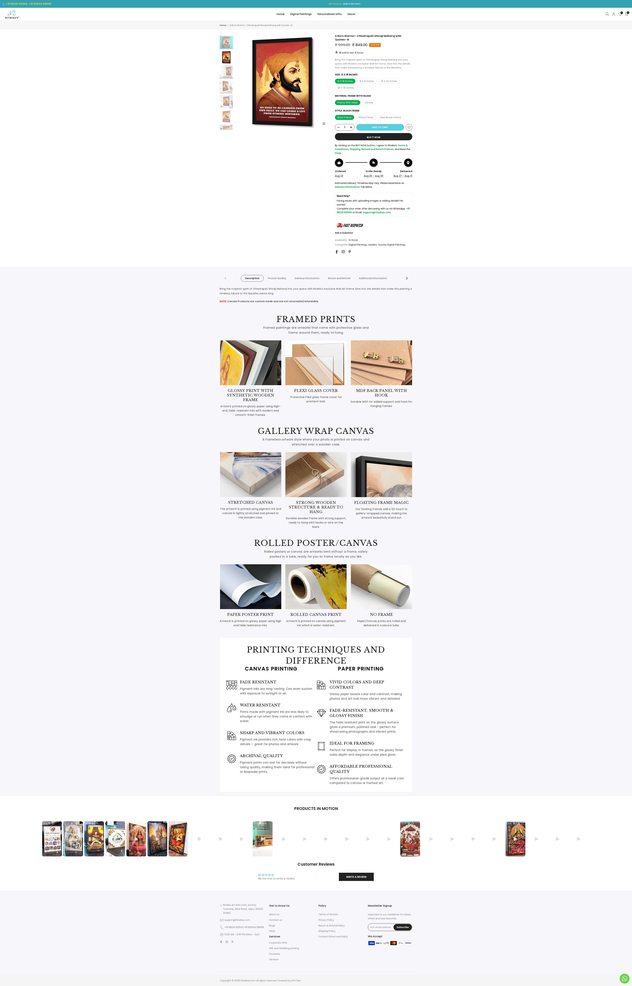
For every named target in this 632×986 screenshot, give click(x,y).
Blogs (272, 925)
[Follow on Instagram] (343, 251)
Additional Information (373, 278)
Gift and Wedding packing (284, 948)
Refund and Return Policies (377, 149)
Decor (351, 14)
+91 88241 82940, (17, 4)
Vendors (273, 959)
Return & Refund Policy (331, 925)
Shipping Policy (326, 931)
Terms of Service (328, 914)
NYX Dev (296, 980)
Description (252, 278)
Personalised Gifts (329, 14)
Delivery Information (307, 278)
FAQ (337, 153)
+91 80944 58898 (40, 4)
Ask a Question (344, 232)
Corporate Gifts (278, 942)
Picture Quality (277, 278)
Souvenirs (274, 954)
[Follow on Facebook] (336, 252)
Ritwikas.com (248, 980)
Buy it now (373, 137)
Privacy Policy (326, 920)
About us (274, 914)
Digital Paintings (301, 14)
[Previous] (225, 278)
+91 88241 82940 (233, 927)
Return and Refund (339, 278)
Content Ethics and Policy (333, 936)
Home (280, 14)
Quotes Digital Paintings (391, 244)
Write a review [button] (356, 877)
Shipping (355, 149)
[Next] (406, 278)
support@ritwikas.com (377, 212)
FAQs (272, 931)
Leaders (372, 244)
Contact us (275, 920)
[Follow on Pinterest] (349, 251)
